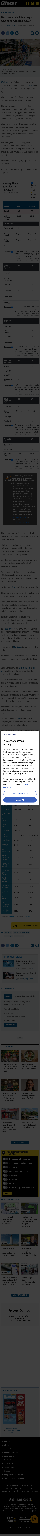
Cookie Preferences (20, 793)
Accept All (20, 800)
